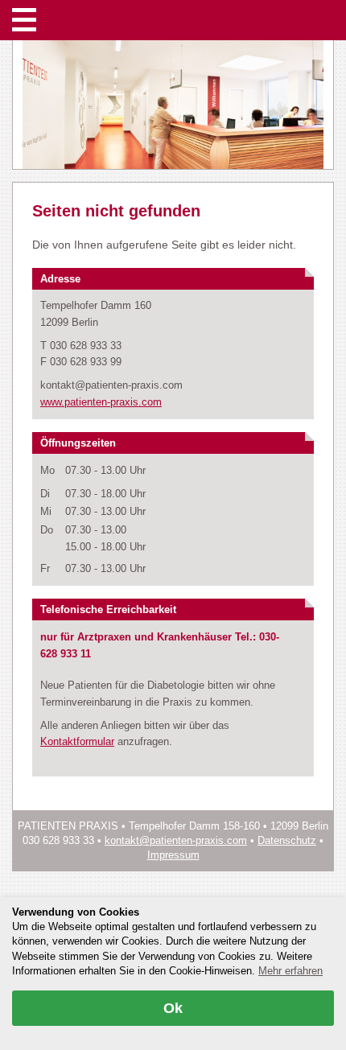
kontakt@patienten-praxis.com (176, 840)
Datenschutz (286, 840)
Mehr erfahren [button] (290, 971)
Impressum (173, 855)
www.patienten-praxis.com (101, 402)
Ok (173, 1008)
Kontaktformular (77, 741)
